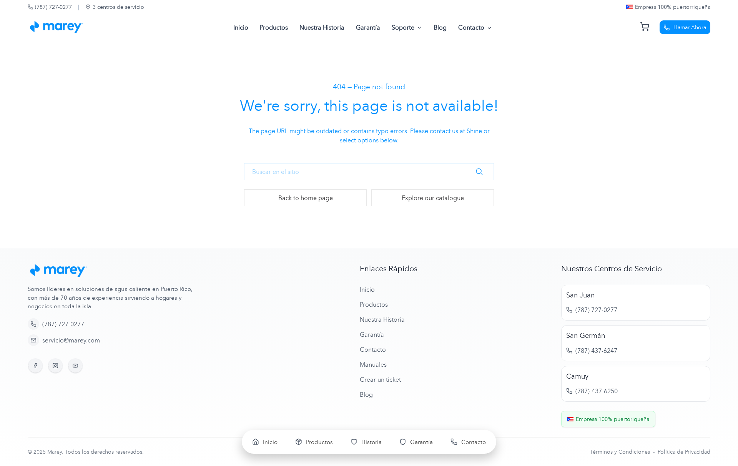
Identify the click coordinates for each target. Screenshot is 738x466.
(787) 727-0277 (53, 6)
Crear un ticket (380, 379)
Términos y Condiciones (621, 451)
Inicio (240, 27)
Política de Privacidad (684, 451)
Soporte (403, 27)
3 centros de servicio (118, 6)
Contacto (471, 27)
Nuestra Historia (321, 27)
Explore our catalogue (433, 198)
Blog (440, 27)
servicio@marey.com (71, 340)
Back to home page (305, 198)
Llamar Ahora (689, 27)
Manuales (373, 364)
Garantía (368, 27)
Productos (274, 27)
